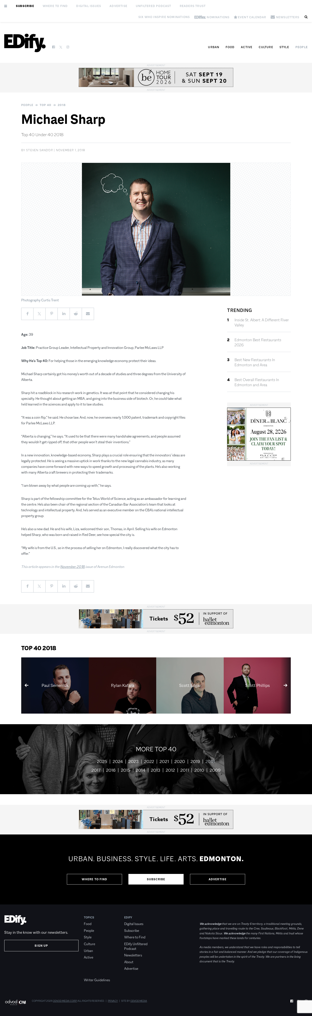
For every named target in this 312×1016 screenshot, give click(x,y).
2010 (199, 770)
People (301, 47)
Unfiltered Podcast (153, 6)
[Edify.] (25, 43)
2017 (96, 770)
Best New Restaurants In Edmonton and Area (255, 362)
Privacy (113, 1001)
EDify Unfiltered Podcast (136, 946)
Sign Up (41, 946)
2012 (170, 770)
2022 (149, 761)
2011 (184, 770)
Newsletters (133, 955)
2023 (133, 761)
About (128, 962)
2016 (110, 770)
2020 (179, 761)
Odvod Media (138, 1001)
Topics (89, 917)
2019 (195, 761)
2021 (164, 761)
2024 (118, 761)
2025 (102, 761)
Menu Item (92, 973)
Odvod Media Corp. (65, 1001)
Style (284, 47)
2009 (215, 770)
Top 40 (45, 105)
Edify (128, 917)
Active (246, 47)
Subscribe (25, 6)
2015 (125, 770)
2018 (62, 105)
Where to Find (55, 6)
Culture (266, 47)
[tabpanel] (156, 869)
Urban (213, 47)
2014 (140, 770)
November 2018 (72, 567)
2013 (155, 770)
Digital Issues (88, 6)
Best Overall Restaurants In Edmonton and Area (257, 382)
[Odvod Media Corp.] (15, 1002)
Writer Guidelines (97, 980)
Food (230, 47)
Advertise (118, 6)
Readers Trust (193, 6)
